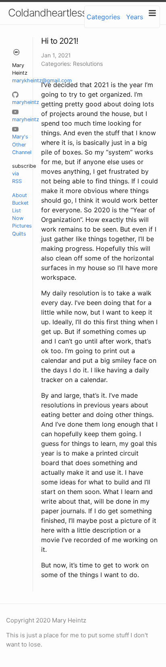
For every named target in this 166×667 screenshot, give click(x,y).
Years (134, 17)
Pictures (22, 226)
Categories (103, 17)
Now (17, 218)
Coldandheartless (47, 12)
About (19, 195)
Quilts (19, 234)
